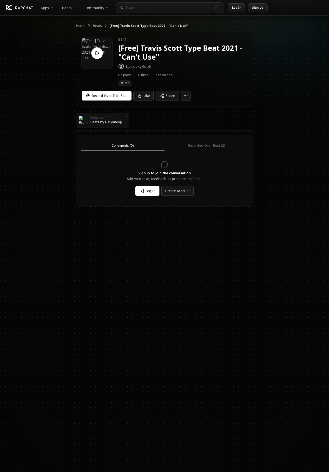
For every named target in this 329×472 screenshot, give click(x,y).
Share (170, 95)
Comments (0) (123, 145)
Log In (237, 8)
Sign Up (258, 8)
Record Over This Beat (110, 95)
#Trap (125, 83)
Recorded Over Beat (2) (206, 145)
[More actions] (186, 96)
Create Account (177, 191)
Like (147, 95)
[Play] (97, 53)
